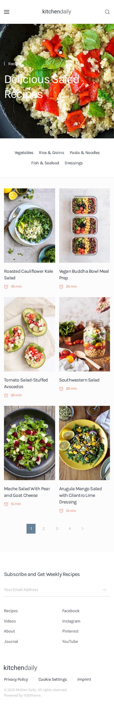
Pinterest (70, 631)
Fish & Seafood (45, 162)
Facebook (71, 611)
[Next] (82, 528)
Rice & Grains (51, 152)
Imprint (84, 679)
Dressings (73, 162)
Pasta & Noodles (84, 152)
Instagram (71, 621)
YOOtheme (32, 695)
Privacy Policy (16, 679)
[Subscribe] (104, 590)
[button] (6, 12)
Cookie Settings (52, 679)
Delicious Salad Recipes (41, 86)
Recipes (15, 63)
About (9, 631)
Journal (11, 641)
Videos (10, 621)
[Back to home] (57, 12)
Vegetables (24, 152)
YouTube (70, 641)
